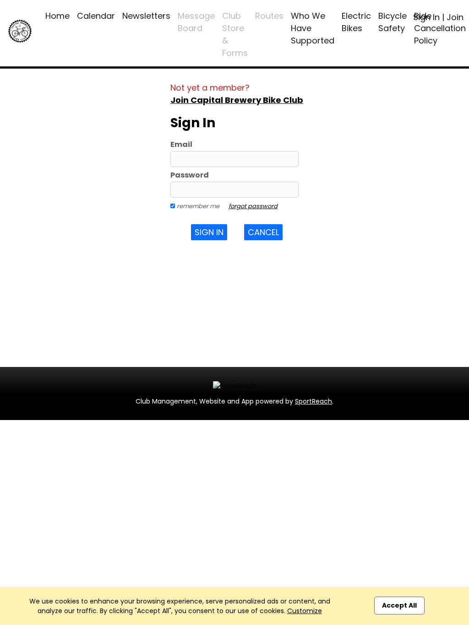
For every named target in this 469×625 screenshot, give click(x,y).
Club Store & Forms (235, 34)
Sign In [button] (209, 232)
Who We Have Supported (312, 28)
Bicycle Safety (392, 22)
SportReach (313, 401)
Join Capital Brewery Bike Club (236, 100)
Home (57, 16)
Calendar (96, 16)
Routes (269, 16)
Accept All (399, 605)
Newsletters (146, 16)
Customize (304, 610)
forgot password (253, 206)
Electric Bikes (356, 22)
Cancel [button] (263, 232)
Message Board (196, 22)
